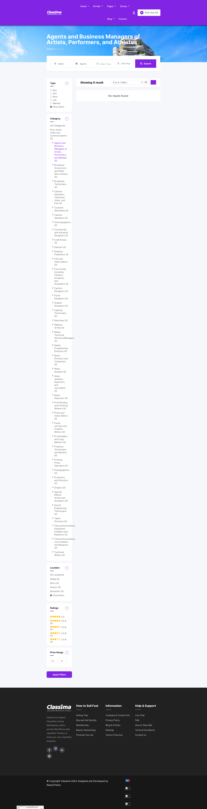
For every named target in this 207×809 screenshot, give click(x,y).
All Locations (57, 574)
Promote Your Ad (84, 735)
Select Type (105, 64)
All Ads (96, 6)
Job (54, 100)
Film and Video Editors (61, 261)
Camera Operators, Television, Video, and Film (59, 197)
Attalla (54, 579)
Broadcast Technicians (60, 184)
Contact (123, 19)
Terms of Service (114, 735)
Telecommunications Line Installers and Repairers (64, 543)
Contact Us (140, 735)
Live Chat (139, 715)
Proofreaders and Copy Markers (61, 439)
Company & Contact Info (118, 715)
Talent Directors (60, 520)
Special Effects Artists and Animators (61, 496)
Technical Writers (59, 553)
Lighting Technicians (60, 313)
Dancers (60, 247)
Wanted (56, 103)
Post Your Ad (151, 12)
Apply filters (59, 674)
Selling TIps (82, 715)
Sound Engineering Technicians (60, 509)
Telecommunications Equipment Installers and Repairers (64, 530)
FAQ (137, 720)
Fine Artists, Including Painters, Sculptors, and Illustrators (61, 276)
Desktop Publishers (61, 253)
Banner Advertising (85, 730)
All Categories (57, 125)
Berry (54, 583)
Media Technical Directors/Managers (64, 336)
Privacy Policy (113, 720)
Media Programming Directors (61, 348)
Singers (59, 487)
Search (147, 63)
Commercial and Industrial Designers (61, 232)
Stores (123, 6)
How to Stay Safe (143, 725)
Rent (55, 96)
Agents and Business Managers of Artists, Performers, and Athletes (60, 152)
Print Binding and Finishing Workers (61, 405)
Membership (82, 725)
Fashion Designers (61, 289)
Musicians (61, 320)
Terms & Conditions (145, 730)
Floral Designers (61, 297)
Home (83, 6)
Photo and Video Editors (61, 415)
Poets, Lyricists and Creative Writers (60, 427)
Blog (109, 19)
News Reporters (61, 397)
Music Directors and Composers (61, 360)
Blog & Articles (113, 725)
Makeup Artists (59, 326)
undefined (31, 807)
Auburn (55, 587)
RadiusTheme (54, 785)
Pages (110, 6)
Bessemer (57, 591)
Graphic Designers (61, 304)
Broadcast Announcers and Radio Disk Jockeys (60, 171)
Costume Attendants (61, 209)
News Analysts (60, 370)
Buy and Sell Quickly (86, 720)
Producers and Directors (61, 480)
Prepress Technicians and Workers (60, 451)
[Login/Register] (134, 12)
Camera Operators (61, 216)
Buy (55, 90)
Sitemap (110, 730)
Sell (55, 93)
